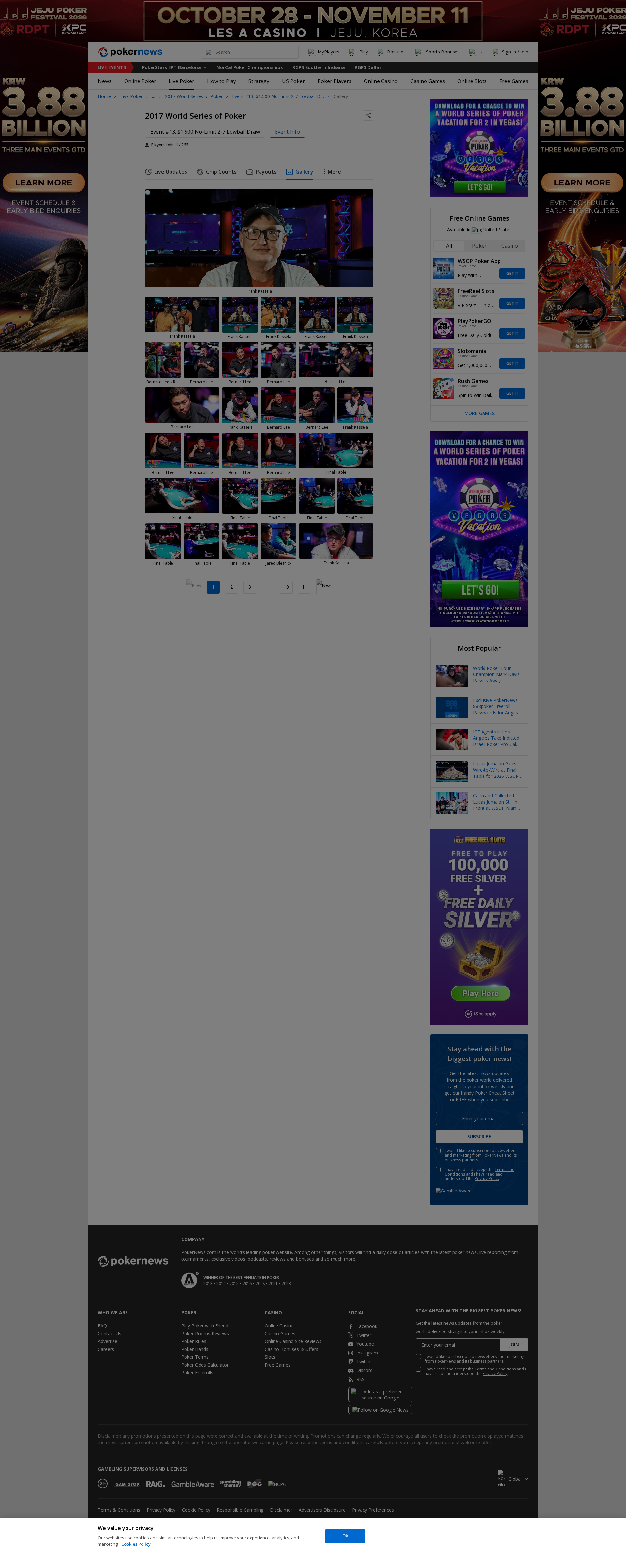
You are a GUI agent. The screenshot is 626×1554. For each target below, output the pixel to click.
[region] (313, 1536)
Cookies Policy (136, 1544)
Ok (345, 1536)
